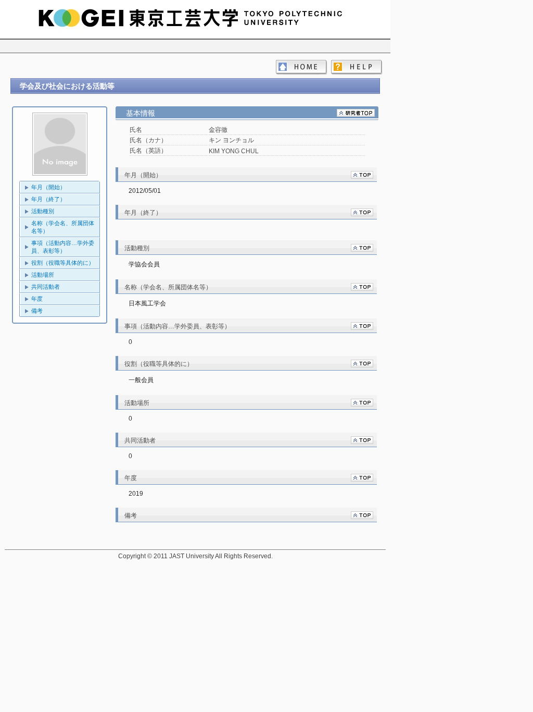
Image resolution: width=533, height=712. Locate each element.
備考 (37, 311)
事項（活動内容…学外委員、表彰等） (62, 247)
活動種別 (42, 211)
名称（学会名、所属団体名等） (62, 227)
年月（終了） (48, 199)
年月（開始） (48, 187)
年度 (37, 299)
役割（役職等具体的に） (62, 263)
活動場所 (42, 275)
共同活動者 (45, 287)
